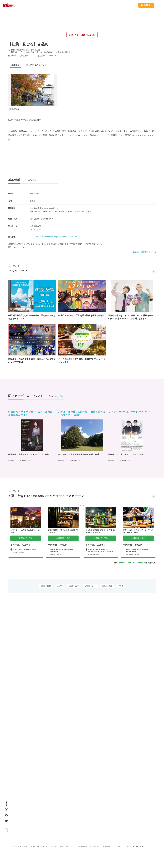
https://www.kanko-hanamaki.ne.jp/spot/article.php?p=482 (53, 236)
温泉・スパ (90, 586)
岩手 (60, 586)
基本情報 (14, 179)
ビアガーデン (139, 562)
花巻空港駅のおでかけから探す (89, 846)
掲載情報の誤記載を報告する (144, 252)
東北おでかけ (35, 846)
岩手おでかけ (59, 846)
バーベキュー (125, 562)
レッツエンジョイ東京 (20, 846)
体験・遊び (74, 586)
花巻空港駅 (46, 586)
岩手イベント (71, 846)
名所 (121, 586)
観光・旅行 (107, 586)
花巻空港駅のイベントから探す (113, 846)
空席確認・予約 (26, 538)
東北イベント (47, 846)
